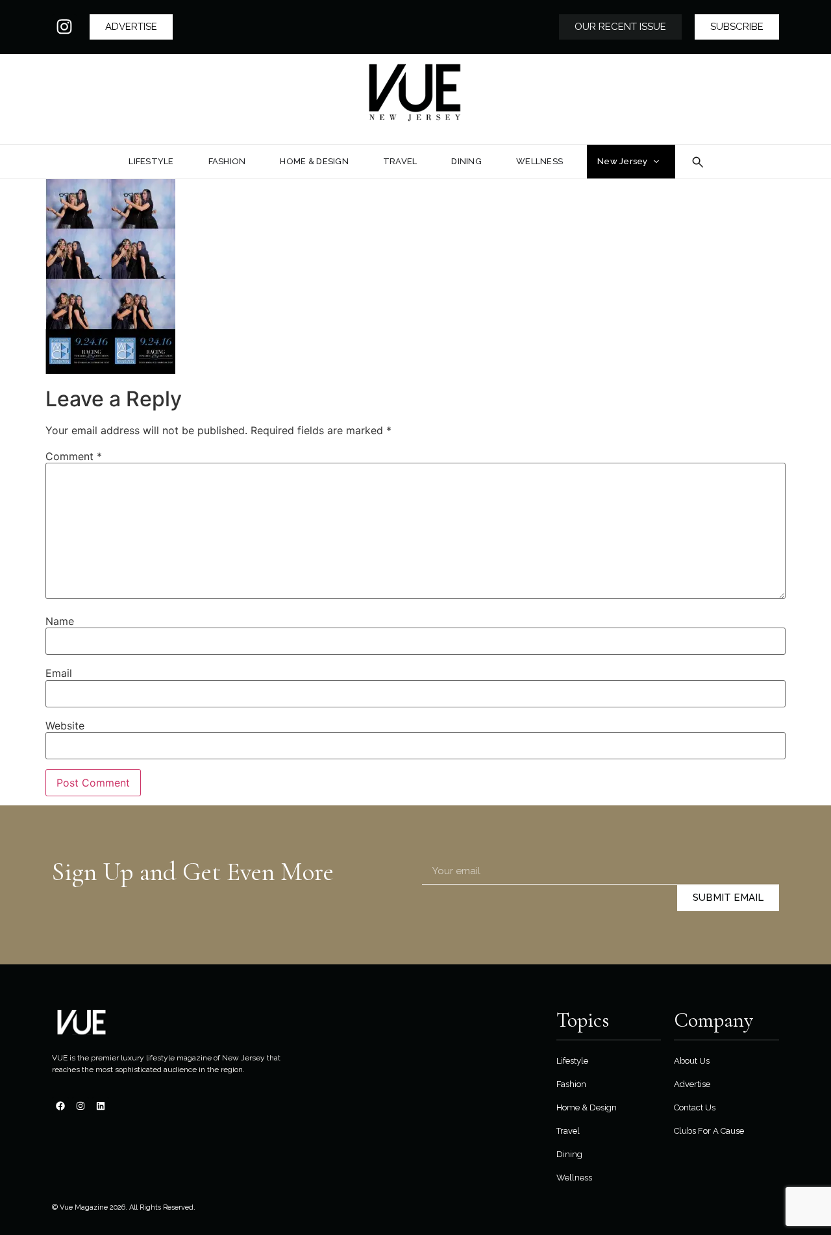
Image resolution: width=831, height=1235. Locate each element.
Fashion (571, 1084)
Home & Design (586, 1107)
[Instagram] (64, 26)
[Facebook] (60, 1105)
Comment (73, 456)
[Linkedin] (100, 1105)
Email (58, 673)
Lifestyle (572, 1061)
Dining (569, 1154)
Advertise (692, 1084)
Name (59, 621)
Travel (568, 1131)
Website (64, 725)
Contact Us (694, 1107)
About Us (692, 1061)
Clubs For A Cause (709, 1131)
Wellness (574, 1177)
